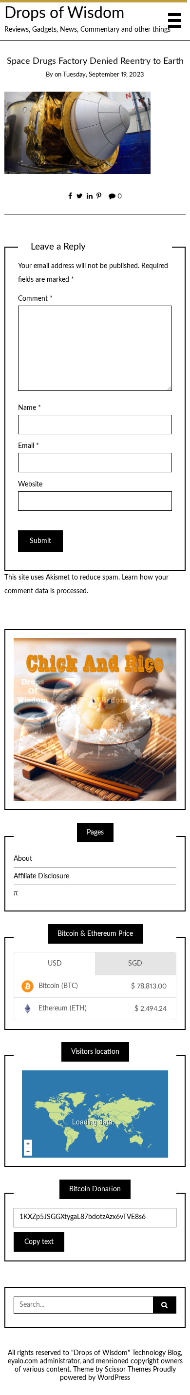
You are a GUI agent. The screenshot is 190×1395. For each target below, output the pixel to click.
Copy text (39, 1242)
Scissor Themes (128, 1369)
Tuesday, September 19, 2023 (103, 75)
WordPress (113, 1378)
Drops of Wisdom (64, 13)
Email (28, 446)
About (23, 858)
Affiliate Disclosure (41, 876)
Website (30, 484)
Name (29, 408)
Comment (35, 298)
